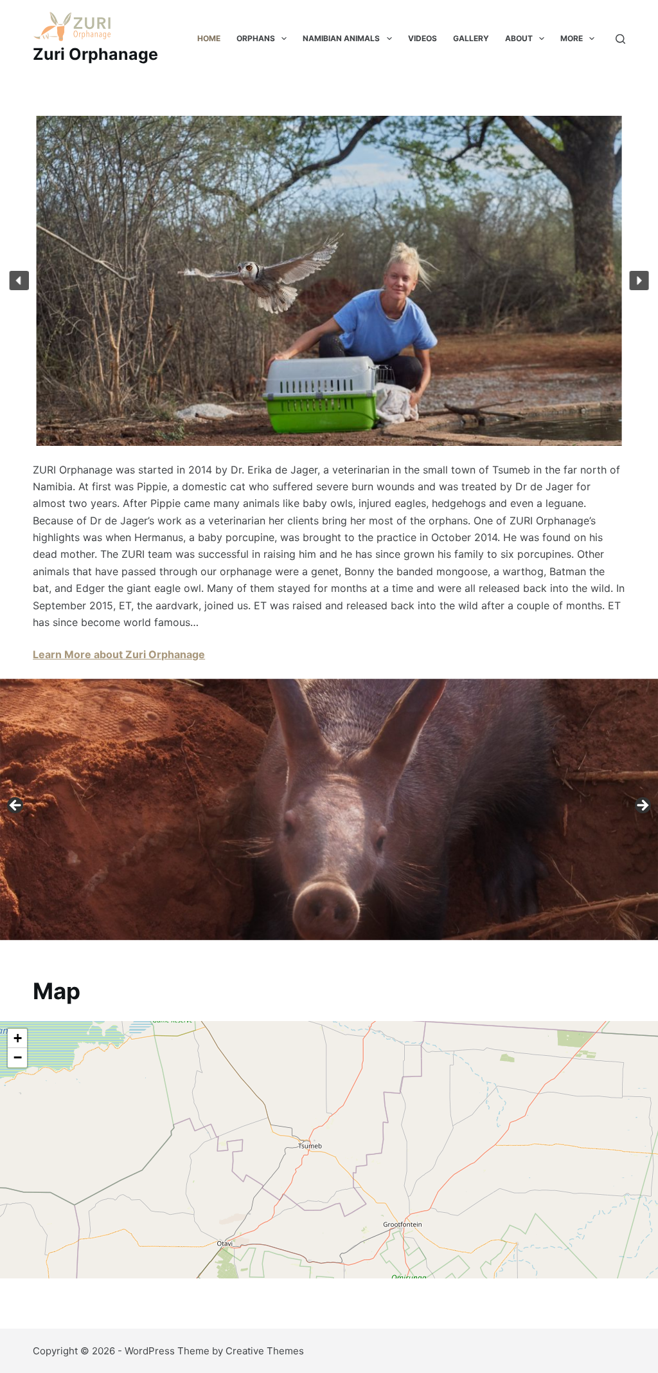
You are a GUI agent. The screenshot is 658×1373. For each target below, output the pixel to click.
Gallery (471, 38)
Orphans (255, 38)
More (571, 38)
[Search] (620, 39)
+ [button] (17, 1038)
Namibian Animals (341, 38)
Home (208, 38)
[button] (19, 280)
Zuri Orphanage (95, 54)
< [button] (16, 806)
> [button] (642, 806)
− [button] (17, 1057)
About (519, 38)
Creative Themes (265, 1351)
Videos (422, 38)
